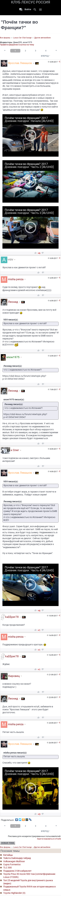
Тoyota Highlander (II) (14, 893)
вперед (46, 56)
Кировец (14, 676)
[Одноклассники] (23, 818)
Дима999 (17, 42)
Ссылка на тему (26, 44)
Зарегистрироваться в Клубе (49, 839)
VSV (10, 259)
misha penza (15, 279)
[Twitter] (20, 818)
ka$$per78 (12, 617)
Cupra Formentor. (12, 864)
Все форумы (5, 38)
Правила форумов (9, 44)
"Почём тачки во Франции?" (19, 24)
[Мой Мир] (27, 818)
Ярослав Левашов (19, 63)
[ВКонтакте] (16, 818)
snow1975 (27, 42)
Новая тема (7, 843)
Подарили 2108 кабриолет (17, 871)
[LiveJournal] (30, 818)
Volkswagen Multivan (14, 861)
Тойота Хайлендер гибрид (17, 858)
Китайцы (8, 855)
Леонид (12, 302)
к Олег (14, 450)
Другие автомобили (42, 38)
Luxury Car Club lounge (22, 38)
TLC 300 (7, 867)
